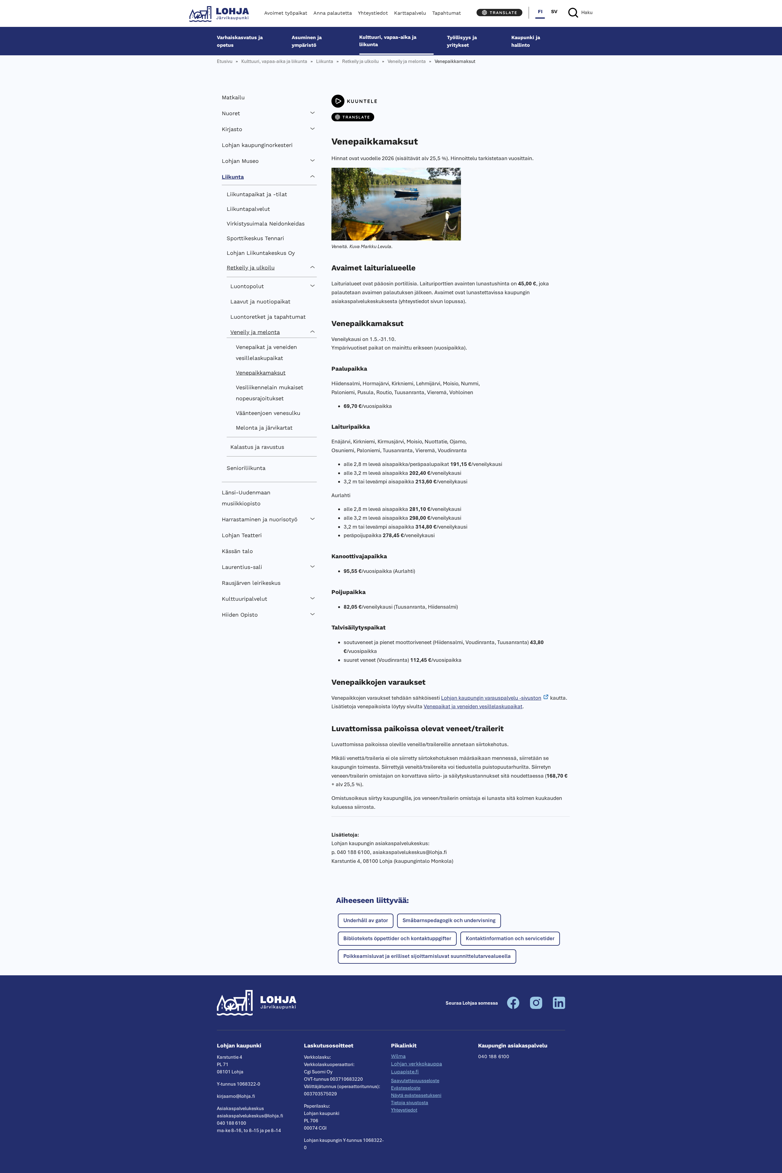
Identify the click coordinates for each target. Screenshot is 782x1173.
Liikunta (324, 61)
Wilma (398, 1056)
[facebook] (513, 1007)
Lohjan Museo (240, 161)
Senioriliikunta (246, 468)
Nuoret (231, 113)
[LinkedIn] (559, 1007)
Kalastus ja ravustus (257, 447)
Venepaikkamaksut (261, 372)
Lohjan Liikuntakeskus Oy (261, 253)
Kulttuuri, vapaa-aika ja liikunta (387, 40)
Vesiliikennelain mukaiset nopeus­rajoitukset (269, 392)
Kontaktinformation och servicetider (510, 938)
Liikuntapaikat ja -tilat (257, 194)
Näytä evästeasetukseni (416, 1095)
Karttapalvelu (410, 13)
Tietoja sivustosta (409, 1103)
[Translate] (499, 12)
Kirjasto (232, 129)
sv (554, 11)
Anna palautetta (332, 13)
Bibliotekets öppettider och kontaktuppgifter (397, 938)
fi (540, 11)
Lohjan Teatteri (242, 535)
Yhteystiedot (373, 13)
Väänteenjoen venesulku (268, 413)
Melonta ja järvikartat (264, 427)
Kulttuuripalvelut (244, 599)
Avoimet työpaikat (285, 13)
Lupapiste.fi (405, 1072)
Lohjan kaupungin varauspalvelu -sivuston (491, 698)
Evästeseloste (405, 1088)
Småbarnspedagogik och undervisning (449, 920)
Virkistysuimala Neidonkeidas (266, 223)
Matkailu (233, 97)
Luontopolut (247, 286)
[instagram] (536, 1007)
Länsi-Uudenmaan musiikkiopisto (246, 498)
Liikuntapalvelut (248, 209)
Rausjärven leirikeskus (251, 583)
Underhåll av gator (365, 920)
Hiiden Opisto (240, 614)
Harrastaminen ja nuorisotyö (260, 519)
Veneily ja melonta (407, 61)
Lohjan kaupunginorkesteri (257, 145)
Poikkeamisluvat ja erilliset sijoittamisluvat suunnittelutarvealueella (427, 956)
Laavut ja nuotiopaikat (260, 301)
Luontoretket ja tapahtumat (268, 316)
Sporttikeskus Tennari (255, 238)
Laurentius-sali (242, 567)
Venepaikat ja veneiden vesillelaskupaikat (266, 352)
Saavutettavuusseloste (415, 1081)
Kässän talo (237, 551)
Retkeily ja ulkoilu (360, 61)
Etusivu (224, 61)
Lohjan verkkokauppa (416, 1064)
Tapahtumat (446, 13)
